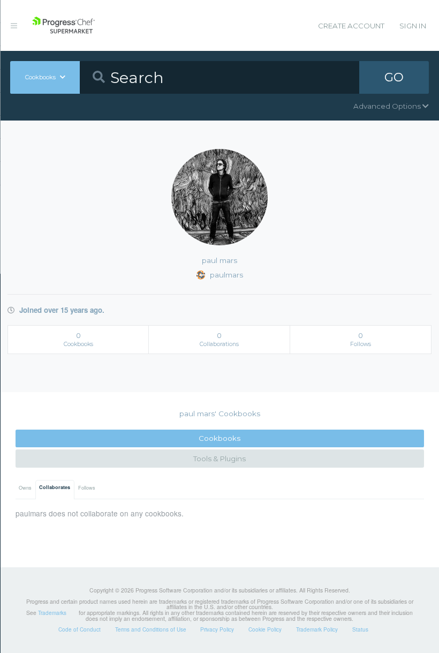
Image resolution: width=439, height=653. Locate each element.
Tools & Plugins (219, 458)
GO (394, 77)
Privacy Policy (217, 629)
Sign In (412, 25)
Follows (86, 487)
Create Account (351, 25)
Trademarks (52, 613)
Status (360, 629)
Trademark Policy (317, 629)
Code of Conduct (79, 629)
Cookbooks (219, 438)
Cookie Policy (265, 629)
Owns (25, 487)
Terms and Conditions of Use (150, 629)
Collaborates (54, 487)
